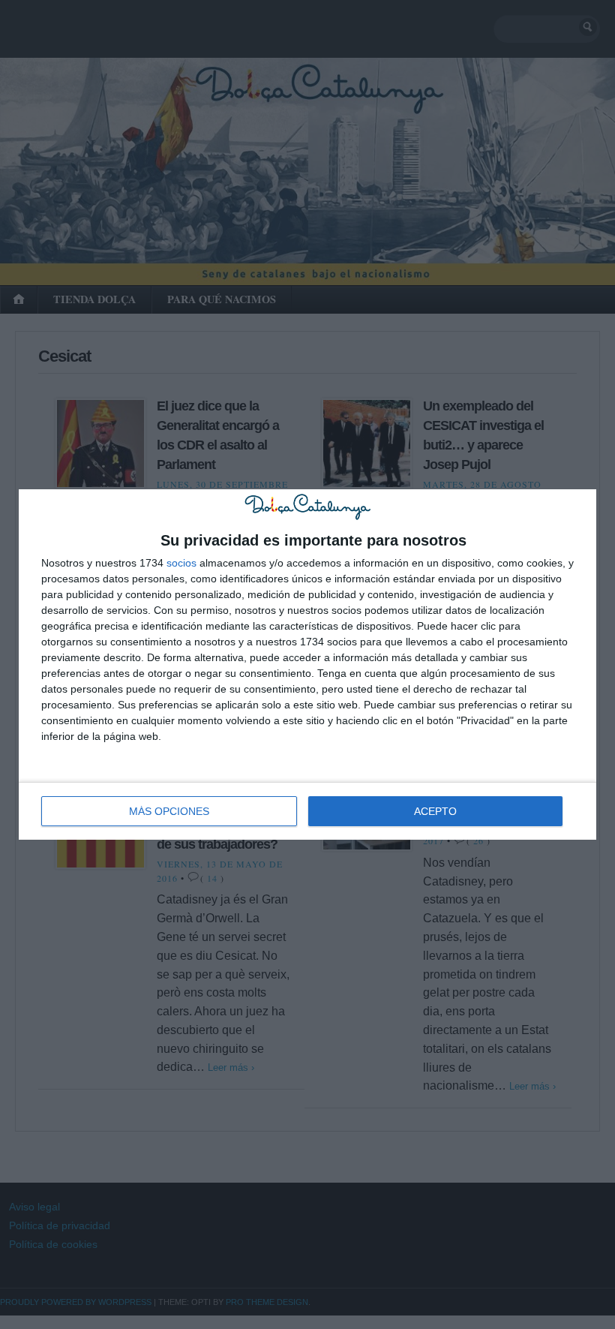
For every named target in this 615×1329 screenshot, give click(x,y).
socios (181, 563)
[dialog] (307, 664)
